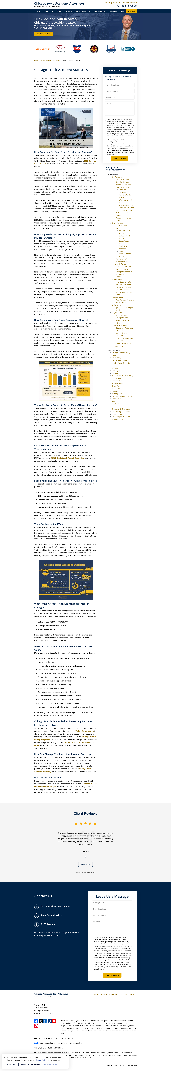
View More (85, 864)
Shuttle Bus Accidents (124, 287)
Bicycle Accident (118, 313)
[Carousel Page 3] (90, 857)
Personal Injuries (99, 11)
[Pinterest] (36, 1026)
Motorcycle (68, 11)
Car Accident (117, 177)
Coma (114, 406)
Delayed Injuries (118, 414)
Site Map (124, 994)
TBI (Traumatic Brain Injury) (122, 376)
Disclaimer (103, 994)
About (46, 11)
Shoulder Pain (117, 383)
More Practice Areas (83, 11)
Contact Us (131, 11)
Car (52, 11)
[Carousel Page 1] (81, 857)
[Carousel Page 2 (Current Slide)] (85, 857)
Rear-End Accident (122, 187)
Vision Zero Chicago (85, 731)
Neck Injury (116, 373)
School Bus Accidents (124, 284)
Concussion (116, 378)
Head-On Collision (122, 182)
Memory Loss (117, 394)
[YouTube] (54, 1021)
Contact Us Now (43, 34)
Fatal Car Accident (122, 179)
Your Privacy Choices (47, 1043)
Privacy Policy (114, 994)
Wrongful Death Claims (124, 272)
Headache (115, 391)
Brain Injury (116, 358)
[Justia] (50, 1021)
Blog (122, 11)
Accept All (11, 1064)
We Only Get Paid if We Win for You (121, 2)
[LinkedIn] (45, 1021)
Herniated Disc (117, 381)
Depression (116, 399)
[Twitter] (41, 1021)
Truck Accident (117, 223)
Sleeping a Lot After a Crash (122, 396)
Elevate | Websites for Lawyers (122, 1065)
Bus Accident (117, 279)
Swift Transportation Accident (125, 253)
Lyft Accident (117, 305)
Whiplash (115, 368)
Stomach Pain (117, 388)
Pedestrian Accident (119, 325)
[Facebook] (36, 1021)
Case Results (113, 11)
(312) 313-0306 (127, 5)
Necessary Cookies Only (30, 1064)
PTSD (114, 401)
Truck (59, 11)
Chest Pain (116, 386)
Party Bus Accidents (123, 282)
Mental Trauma (118, 404)
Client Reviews (85, 813)
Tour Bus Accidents (123, 289)
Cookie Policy (62, 1043)
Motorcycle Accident (120, 264)
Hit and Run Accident (124, 185)
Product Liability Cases (124, 210)
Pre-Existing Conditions (121, 412)
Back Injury (116, 371)
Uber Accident (117, 297)
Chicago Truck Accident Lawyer (50, 60)
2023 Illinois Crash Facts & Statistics (67, 458)
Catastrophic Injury (119, 360)
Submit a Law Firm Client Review (85, 872)
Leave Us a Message (112, 896)
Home (38, 11)
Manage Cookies (76, 1043)
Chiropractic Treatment (121, 409)
